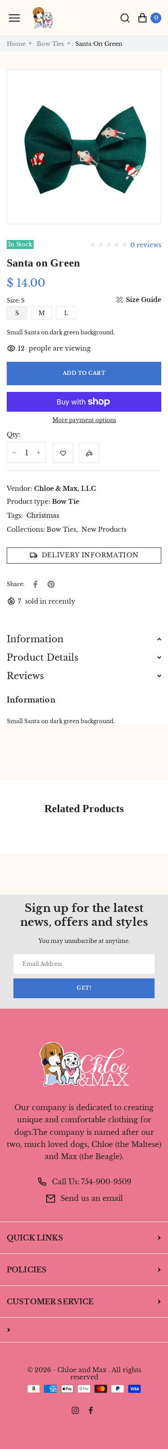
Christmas (42, 515)
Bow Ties (50, 44)
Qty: (14, 435)
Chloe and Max (82, 1370)
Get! (84, 988)
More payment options (84, 420)
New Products (104, 529)
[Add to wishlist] (63, 453)
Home (16, 44)
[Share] (35, 584)
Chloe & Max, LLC (65, 488)
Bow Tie (65, 502)
